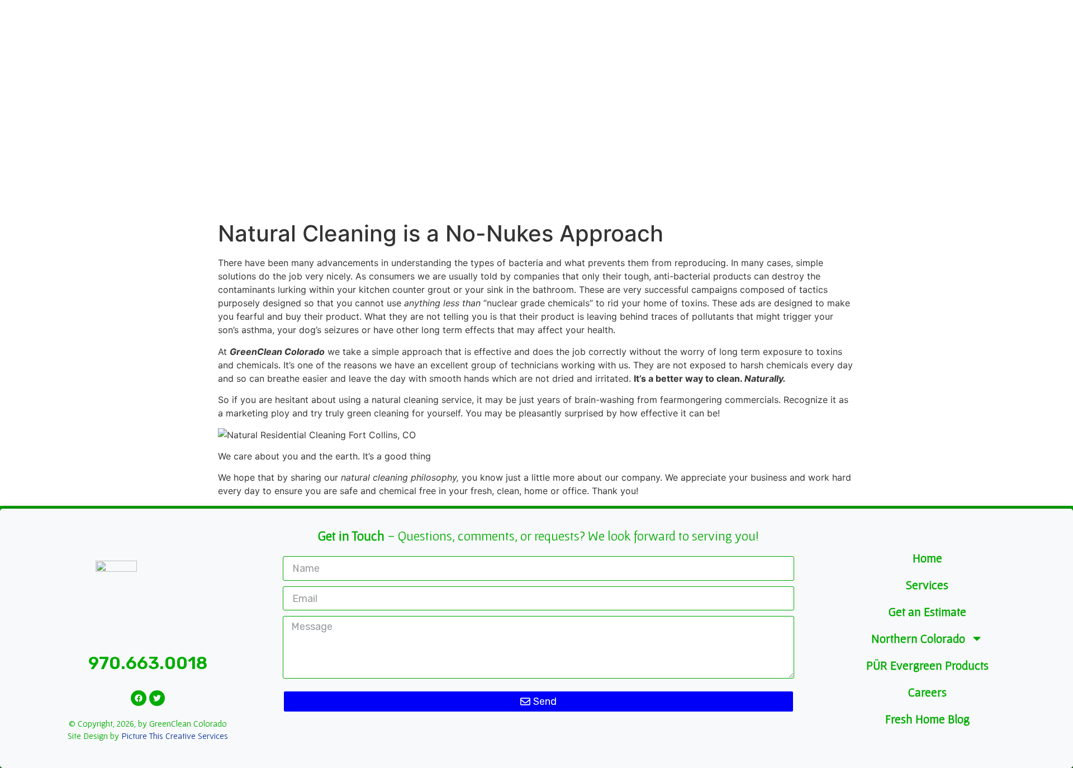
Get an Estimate (927, 611)
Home (927, 558)
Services (927, 584)
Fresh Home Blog (927, 719)
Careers (927, 692)
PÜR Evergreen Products (927, 665)
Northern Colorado (918, 638)
